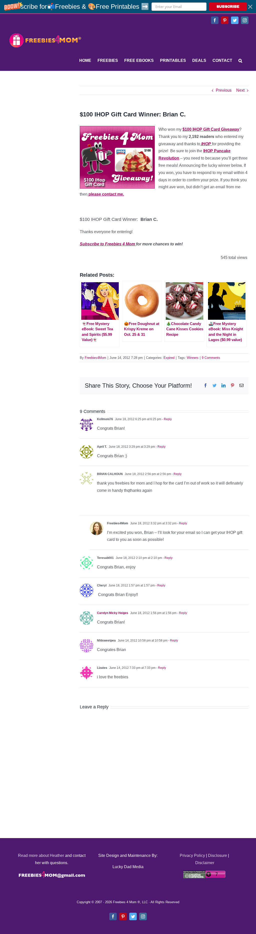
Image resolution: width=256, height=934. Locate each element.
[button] (128, 6)
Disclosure (217, 855)
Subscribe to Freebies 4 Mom (108, 244)
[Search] (240, 61)
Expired (169, 358)
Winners (192, 358)
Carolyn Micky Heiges (112, 613)
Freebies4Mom (95, 358)
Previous (224, 90)
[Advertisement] (45, 117)
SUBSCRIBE (227, 7)
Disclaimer (204, 863)
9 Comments (211, 358)
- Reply (166, 419)
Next (240, 90)
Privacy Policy (192, 855)
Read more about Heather (41, 855)
